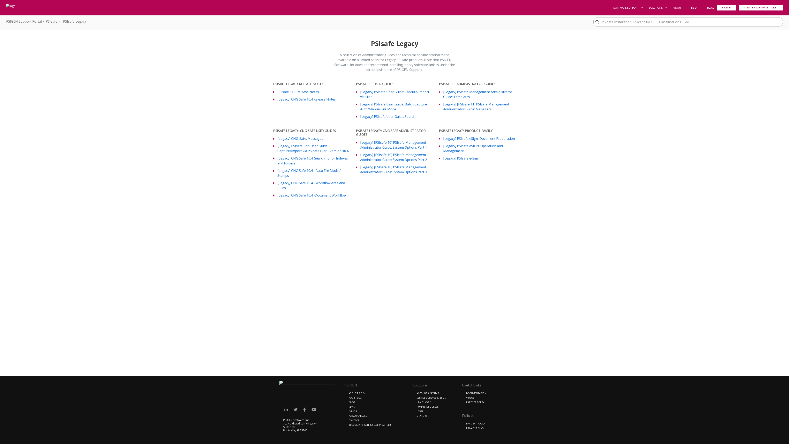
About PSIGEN (356, 393)
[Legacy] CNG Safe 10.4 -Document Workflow (311, 195)
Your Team (355, 397)
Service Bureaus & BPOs (431, 397)
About (677, 7)
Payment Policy (476, 423)
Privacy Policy (475, 428)
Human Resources (427, 406)
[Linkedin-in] (286, 409)
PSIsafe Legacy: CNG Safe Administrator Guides (391, 132)
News (351, 406)
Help (694, 7)
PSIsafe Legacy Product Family (466, 130)
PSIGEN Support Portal (24, 21)
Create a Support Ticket (761, 7)
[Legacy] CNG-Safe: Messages (300, 138)
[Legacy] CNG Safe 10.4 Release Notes (306, 99)
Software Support (626, 7)
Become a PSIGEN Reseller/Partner (369, 424)
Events (352, 411)
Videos (470, 397)
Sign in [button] (726, 7)
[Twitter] (295, 409)
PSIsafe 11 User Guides (374, 84)
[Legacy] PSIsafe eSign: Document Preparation (479, 138)
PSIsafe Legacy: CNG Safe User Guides (304, 130)
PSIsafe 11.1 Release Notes (298, 92)
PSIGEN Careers (357, 415)
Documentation (476, 393)
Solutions (656, 7)
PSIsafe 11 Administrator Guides (467, 84)
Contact (353, 420)
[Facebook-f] (304, 409)
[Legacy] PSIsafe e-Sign (461, 158)
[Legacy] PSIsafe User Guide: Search (387, 116)
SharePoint (423, 415)
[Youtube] (313, 409)
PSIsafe (51, 21)
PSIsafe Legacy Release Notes (298, 84)
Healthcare (423, 402)
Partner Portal (476, 402)
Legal (419, 411)
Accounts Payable (427, 393)
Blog (710, 7)
